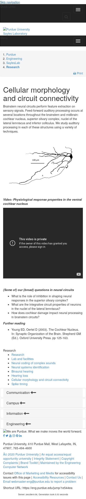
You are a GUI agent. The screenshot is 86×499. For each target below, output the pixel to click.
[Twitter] (7, 435)
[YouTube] (10, 435)
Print (79, 73)
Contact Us (73, 477)
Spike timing (19, 384)
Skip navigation (10, 2)
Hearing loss (19, 375)
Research (13, 67)
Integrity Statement (46, 458)
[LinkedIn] (20, 435)
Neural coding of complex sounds (33, 363)
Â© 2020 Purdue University (21, 454)
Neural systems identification (30, 367)
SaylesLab (13, 63)
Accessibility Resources (48, 477)
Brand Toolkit (29, 463)
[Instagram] (14, 435)
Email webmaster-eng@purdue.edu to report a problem (39, 481)
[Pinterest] (17, 435)
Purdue (11, 54)
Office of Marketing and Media (34, 473)
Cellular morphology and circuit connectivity (40, 380)
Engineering (14, 58)
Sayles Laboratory (15, 33)
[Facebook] (4, 435)
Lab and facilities (22, 359)
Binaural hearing (22, 371)
